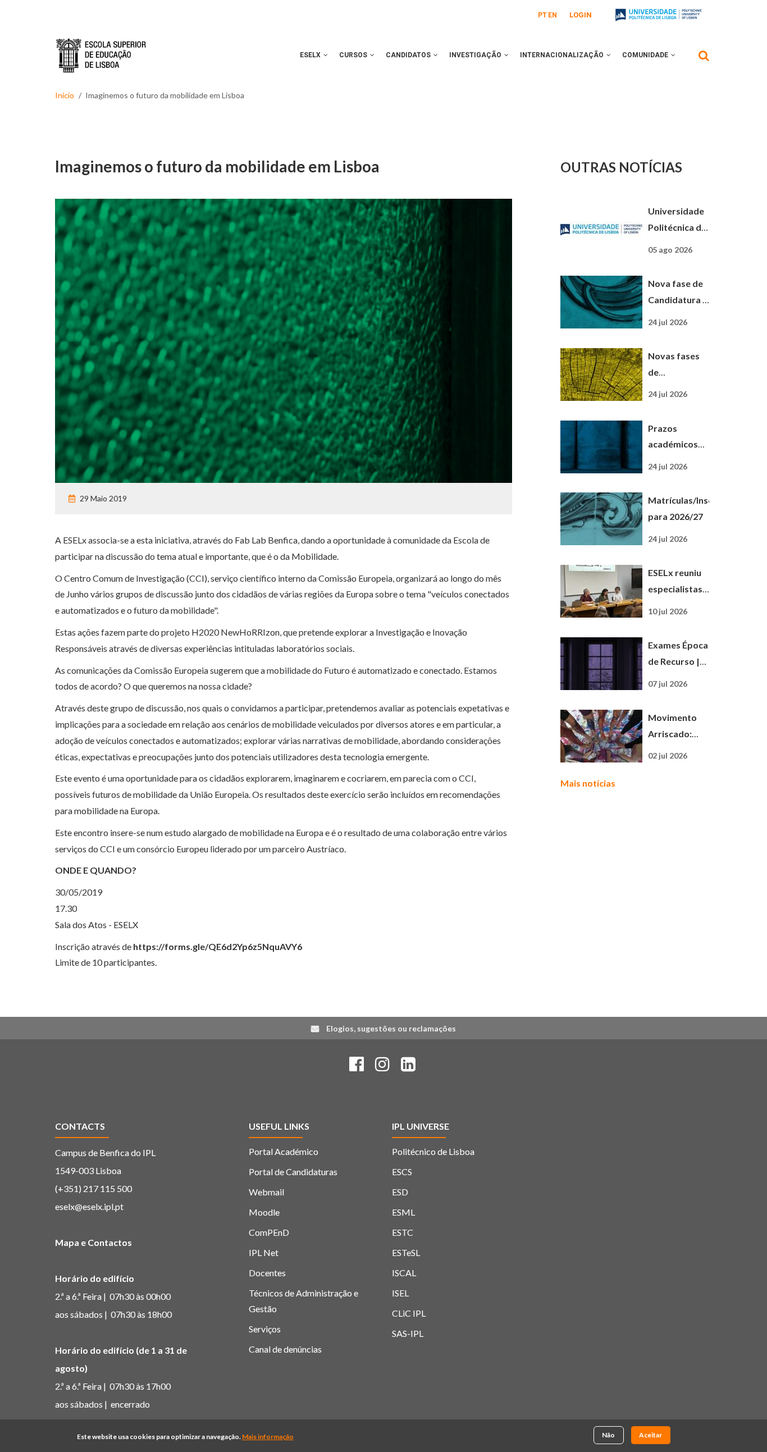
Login (580, 15)
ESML (403, 1212)
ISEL (400, 1292)
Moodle (264, 1212)
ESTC (402, 1232)
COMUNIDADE (646, 55)
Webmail (266, 1191)
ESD (400, 1191)
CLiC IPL (409, 1313)
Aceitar (650, 1435)
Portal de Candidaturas (293, 1171)
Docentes (267, 1272)
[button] (325, 55)
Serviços (265, 1328)
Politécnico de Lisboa (433, 1151)
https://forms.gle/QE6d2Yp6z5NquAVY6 (217, 946)
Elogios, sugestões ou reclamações (391, 1028)
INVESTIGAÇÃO (476, 55)
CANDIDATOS (409, 55)
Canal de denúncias (285, 1349)
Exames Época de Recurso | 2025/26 (678, 661)
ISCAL (404, 1272)
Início (64, 95)
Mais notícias (587, 783)
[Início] (101, 47)
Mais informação (268, 1437)
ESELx (311, 55)
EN (552, 15)
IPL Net (264, 1252)
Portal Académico (283, 1151)
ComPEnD (269, 1232)
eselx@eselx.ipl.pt (89, 1206)
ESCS (402, 1171)
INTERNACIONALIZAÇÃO (562, 55)
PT (542, 15)
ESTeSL (406, 1252)
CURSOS (354, 55)
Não (608, 1435)
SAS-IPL (407, 1333)
